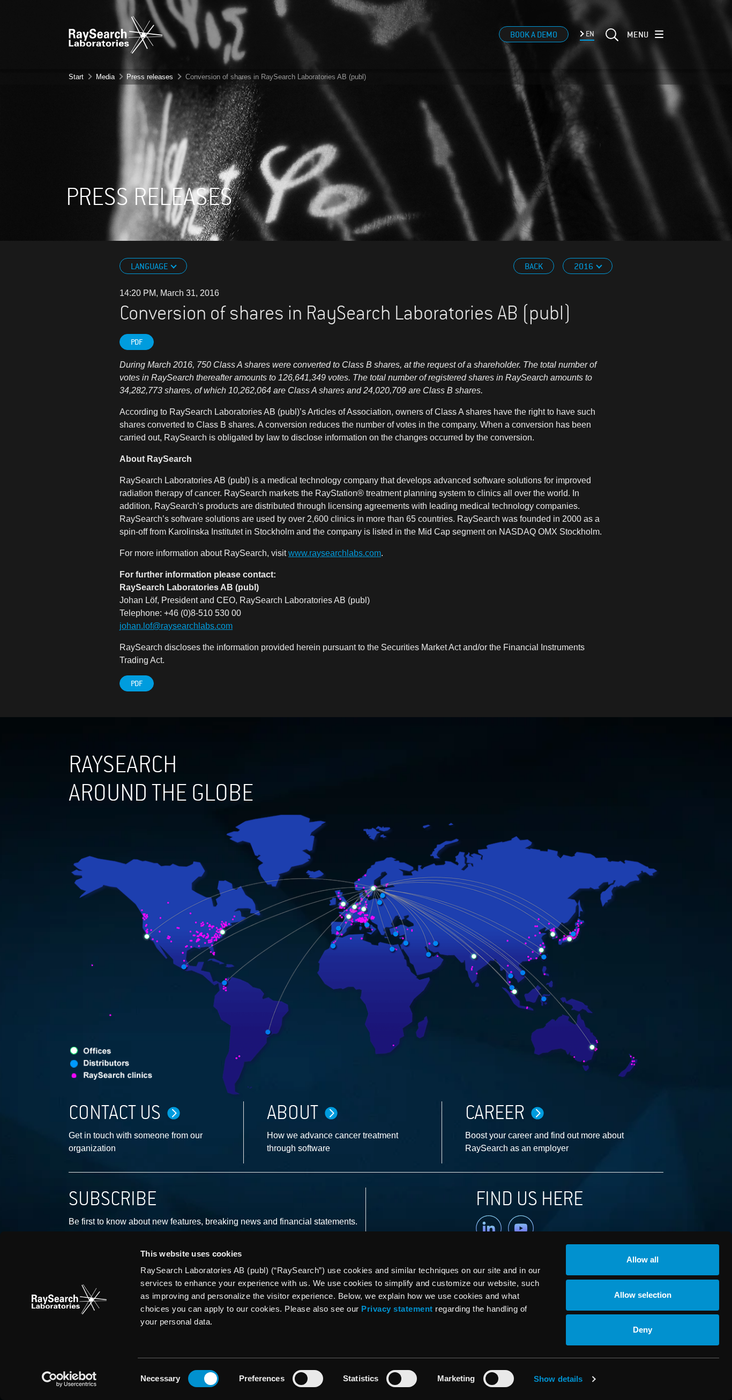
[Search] (611, 41)
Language (150, 266)
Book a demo (533, 34)
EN (589, 34)
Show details (558, 1378)
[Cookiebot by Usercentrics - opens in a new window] (69, 1379)
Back (534, 266)
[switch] (308, 1378)
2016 (584, 266)
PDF (137, 342)
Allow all (642, 1259)
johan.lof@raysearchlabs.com (176, 625)
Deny (642, 1329)
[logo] (116, 35)
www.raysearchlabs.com (334, 553)
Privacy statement (397, 1308)
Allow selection (642, 1294)
